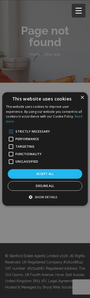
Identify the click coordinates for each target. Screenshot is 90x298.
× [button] (82, 98)
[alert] (45, 149)
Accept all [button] (45, 174)
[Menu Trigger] (79, 11)
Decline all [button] (45, 186)
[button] (44, 197)
